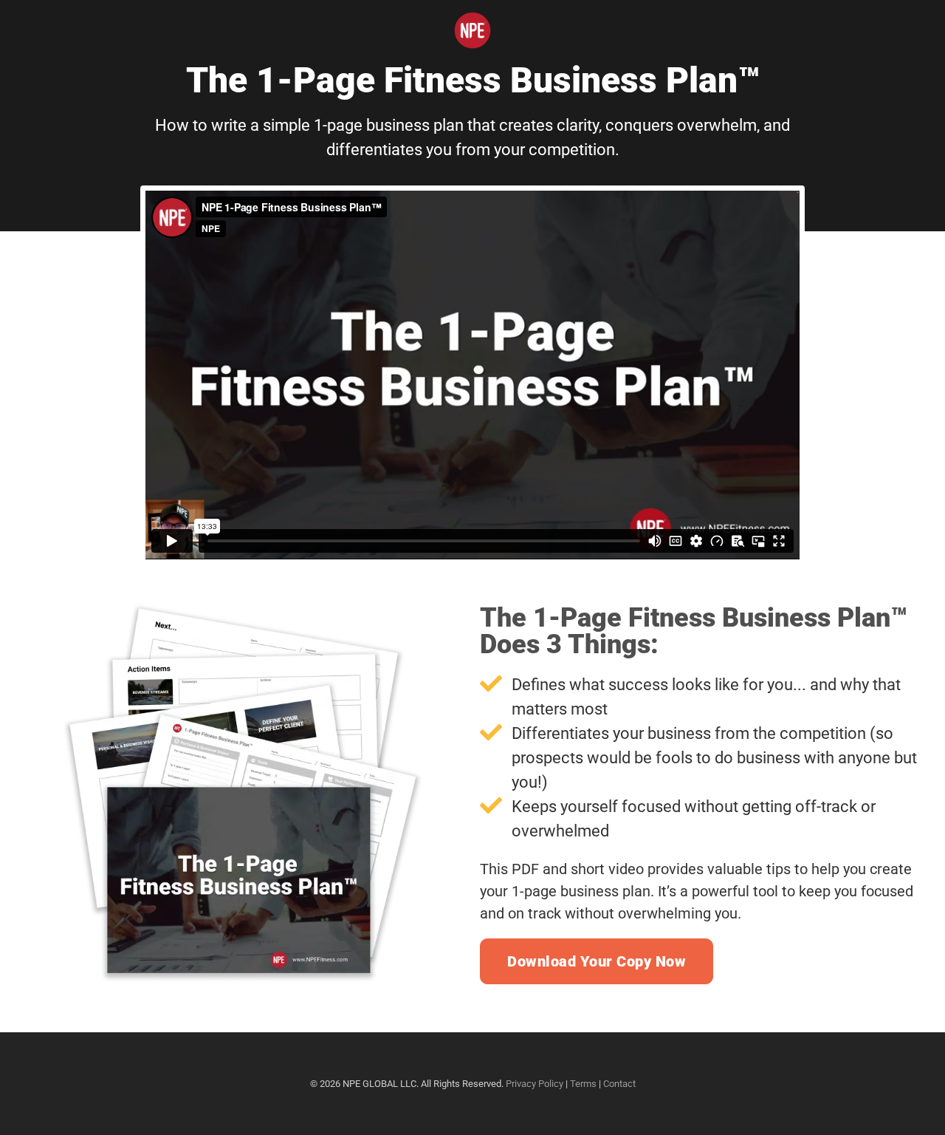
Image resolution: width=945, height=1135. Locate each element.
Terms (583, 1083)
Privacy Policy (534, 1083)
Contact (619, 1083)
